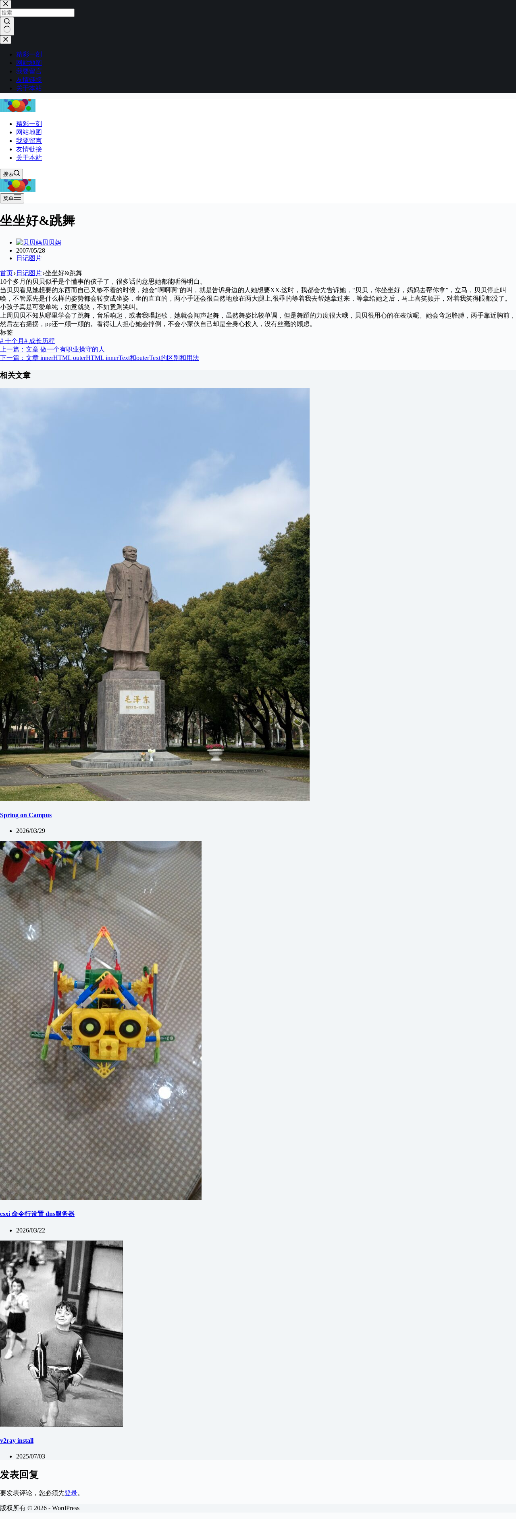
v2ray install (16, 1440)
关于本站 (29, 157)
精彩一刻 (29, 123)
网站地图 (29, 132)
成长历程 (39, 340)
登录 (70, 1493)
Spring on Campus (26, 815)
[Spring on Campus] (155, 798)
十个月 (12, 340)
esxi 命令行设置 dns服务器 (37, 1213)
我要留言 (29, 140)
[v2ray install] (61, 1424)
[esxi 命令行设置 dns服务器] (101, 1197)
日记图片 (29, 258)
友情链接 (29, 149)
